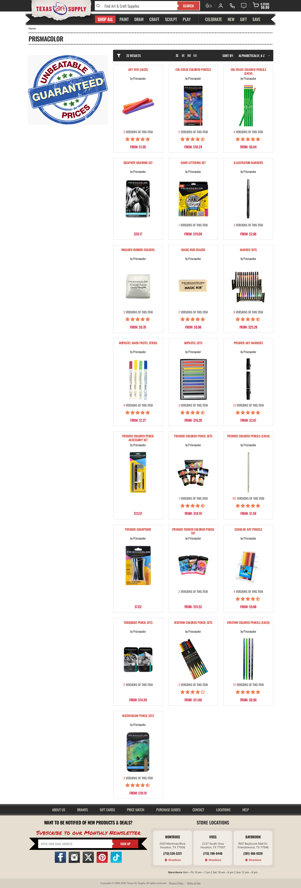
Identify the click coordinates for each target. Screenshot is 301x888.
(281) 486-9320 (253, 853)
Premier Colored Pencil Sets (193, 436)
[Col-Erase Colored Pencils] (193, 106)
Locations (223, 809)
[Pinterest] (102, 862)
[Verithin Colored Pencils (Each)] (248, 659)
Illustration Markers (248, 163)
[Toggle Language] (208, 6)
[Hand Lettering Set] (193, 199)
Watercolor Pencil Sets (138, 716)
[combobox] (138, 5)
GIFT (243, 19)
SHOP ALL (105, 19)
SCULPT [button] (171, 19)
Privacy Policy (176, 883)
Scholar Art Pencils (248, 530)
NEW (231, 19)
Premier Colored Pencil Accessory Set (138, 438)
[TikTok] (116, 862)
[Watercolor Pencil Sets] (138, 752)
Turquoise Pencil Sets (138, 623)
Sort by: (227, 55)
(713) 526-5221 (172, 853)
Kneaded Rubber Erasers (138, 250)
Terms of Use (193, 883)
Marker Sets (248, 250)
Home (32, 28)
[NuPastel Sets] (193, 379)
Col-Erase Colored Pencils (193, 70)
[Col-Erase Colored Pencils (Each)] (248, 106)
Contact (198, 809)
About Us (58, 809)
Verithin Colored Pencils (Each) (248, 623)
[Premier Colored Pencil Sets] (193, 472)
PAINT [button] (124, 19)
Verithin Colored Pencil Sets (193, 623)
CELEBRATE (213, 19)
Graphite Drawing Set (138, 163)
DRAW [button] (139, 19)
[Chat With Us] (244, 6)
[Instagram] (74, 862)
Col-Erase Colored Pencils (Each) (248, 72)
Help (245, 809)
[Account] (221, 6)
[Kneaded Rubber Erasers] (138, 286)
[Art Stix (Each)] (138, 106)
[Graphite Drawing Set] (138, 199)
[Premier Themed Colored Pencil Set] (193, 566)
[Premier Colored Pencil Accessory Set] (138, 472)
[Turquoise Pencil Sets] (138, 659)
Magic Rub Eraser (193, 250)
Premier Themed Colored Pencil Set (193, 531)
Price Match (135, 809)
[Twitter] (88, 862)
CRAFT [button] (154, 19)
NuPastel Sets (193, 343)
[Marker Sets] (248, 286)
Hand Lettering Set (193, 163)
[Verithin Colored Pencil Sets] (193, 659)
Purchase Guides (168, 809)
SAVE (256, 19)
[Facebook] (60, 862)
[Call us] (232, 6)
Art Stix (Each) (138, 70)
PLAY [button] (187, 19)
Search (188, 5)
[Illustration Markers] (248, 199)
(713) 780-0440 (212, 853)
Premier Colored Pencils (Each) (248, 436)
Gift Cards (107, 809)
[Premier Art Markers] (248, 379)
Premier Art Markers (248, 343)
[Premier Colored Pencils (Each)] (248, 472)
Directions (174, 859)
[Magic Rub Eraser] (193, 286)
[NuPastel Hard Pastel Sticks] (138, 379)
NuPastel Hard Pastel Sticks (138, 343)
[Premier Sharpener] (138, 566)
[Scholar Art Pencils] (248, 566)
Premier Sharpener (138, 530)
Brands (82, 809)
